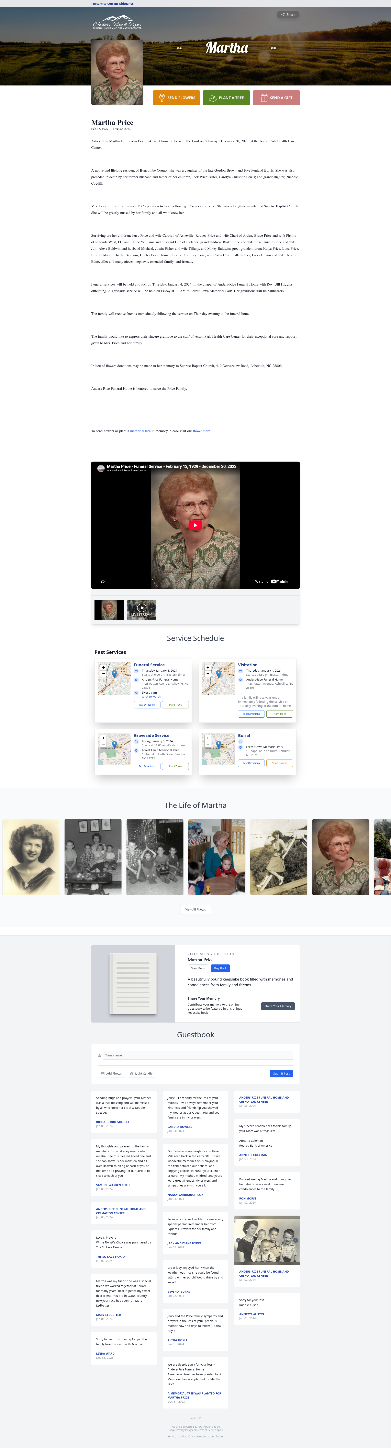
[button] (114, 674)
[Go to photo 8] (270, 1260)
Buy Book (220, 968)
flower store (201, 430)
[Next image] (295, 1240)
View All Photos (195, 909)
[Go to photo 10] (275, 1260)
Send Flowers (279, 763)
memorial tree (140, 430)
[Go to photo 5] (263, 1260)
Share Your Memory (278, 1006)
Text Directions (147, 704)
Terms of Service (206, 1430)
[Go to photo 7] (268, 1260)
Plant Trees (175, 704)
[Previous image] (238, 1240)
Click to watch (151, 696)
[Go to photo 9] (273, 1260)
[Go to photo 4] (261, 1260)
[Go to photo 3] (258, 1260)
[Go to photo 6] (266, 1260)
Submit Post (281, 1073)
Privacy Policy (184, 1430)
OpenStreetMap (200, 1436)
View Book (198, 968)
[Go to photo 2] (256, 1260)
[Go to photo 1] (254, 1261)
